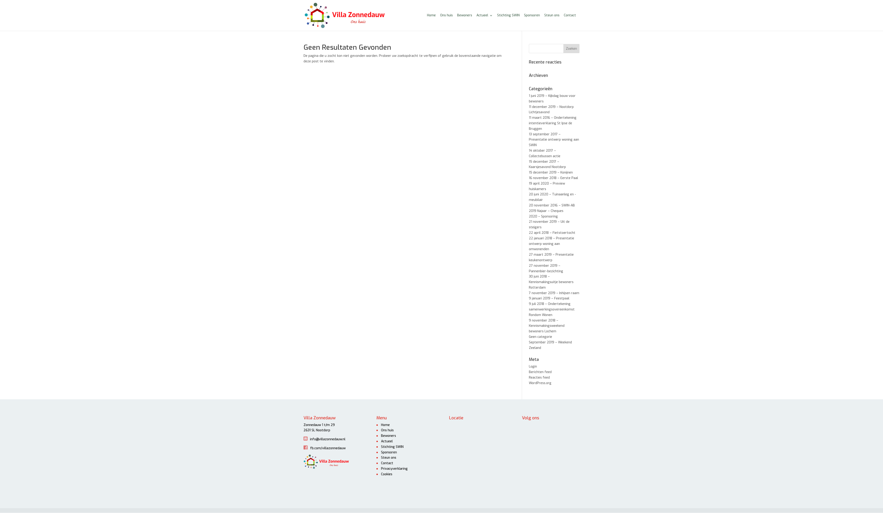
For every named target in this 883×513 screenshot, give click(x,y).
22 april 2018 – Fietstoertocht (552, 233)
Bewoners (464, 15)
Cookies (386, 474)
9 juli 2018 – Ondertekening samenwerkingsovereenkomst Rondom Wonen (552, 309)
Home (431, 15)
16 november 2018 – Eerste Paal (553, 178)
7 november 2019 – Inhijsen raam (554, 293)
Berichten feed (540, 372)
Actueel (482, 15)
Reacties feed (539, 377)
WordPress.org (540, 383)
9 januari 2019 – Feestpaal (549, 298)
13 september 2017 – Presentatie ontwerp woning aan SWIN (554, 140)
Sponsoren (532, 15)
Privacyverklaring (394, 469)
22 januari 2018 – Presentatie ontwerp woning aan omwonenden (551, 244)
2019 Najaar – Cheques (546, 211)
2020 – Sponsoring (543, 216)
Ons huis (446, 15)
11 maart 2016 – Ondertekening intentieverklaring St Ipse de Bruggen (552, 123)
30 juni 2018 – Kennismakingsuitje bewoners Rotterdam (551, 282)
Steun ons (551, 15)
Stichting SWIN (508, 15)
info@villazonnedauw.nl (327, 439)
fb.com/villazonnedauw (328, 448)
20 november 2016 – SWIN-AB (552, 205)
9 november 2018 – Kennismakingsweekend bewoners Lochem (547, 326)
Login (533, 366)
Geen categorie (540, 337)
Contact (570, 15)
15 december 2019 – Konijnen (551, 172)
